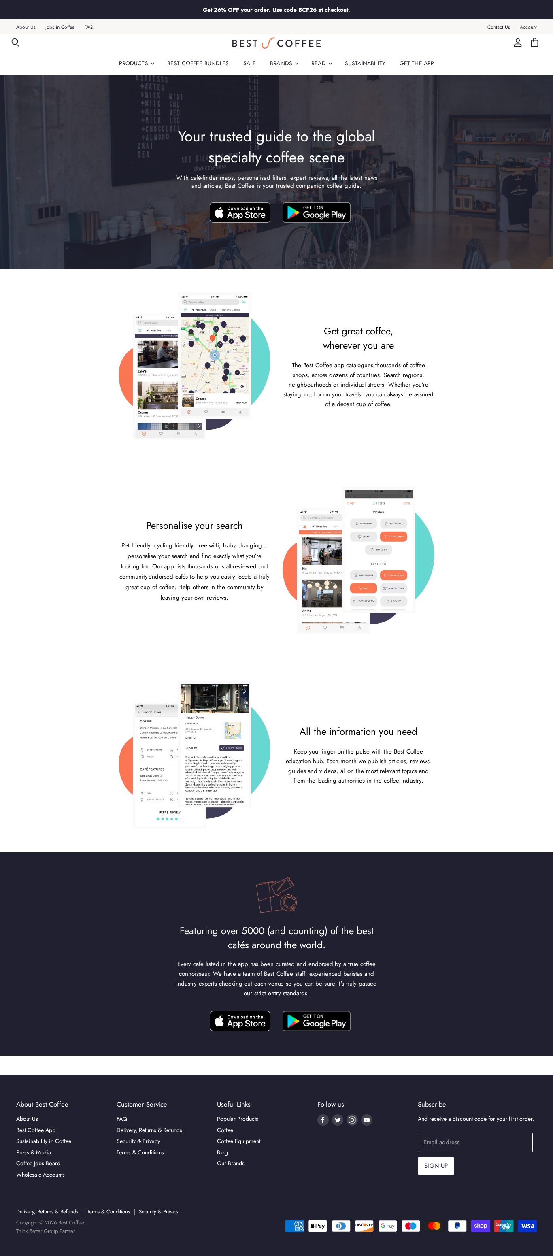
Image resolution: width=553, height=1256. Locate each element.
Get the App (417, 63)
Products (134, 63)
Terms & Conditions (140, 1152)
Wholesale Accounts (40, 1175)
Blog (222, 1152)
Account (528, 27)
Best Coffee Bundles (198, 63)
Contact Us (498, 27)
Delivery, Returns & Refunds (149, 1130)
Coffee (225, 1130)
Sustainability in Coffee (43, 1141)
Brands (282, 63)
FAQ (89, 27)
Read (319, 63)
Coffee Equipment (238, 1141)
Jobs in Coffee (59, 27)
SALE (249, 63)
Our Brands (231, 1163)
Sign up (436, 1165)
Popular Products (237, 1119)
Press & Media (33, 1152)
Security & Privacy (138, 1141)
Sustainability (365, 63)
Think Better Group (37, 1231)
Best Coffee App (35, 1130)
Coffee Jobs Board (38, 1163)
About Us (26, 27)
